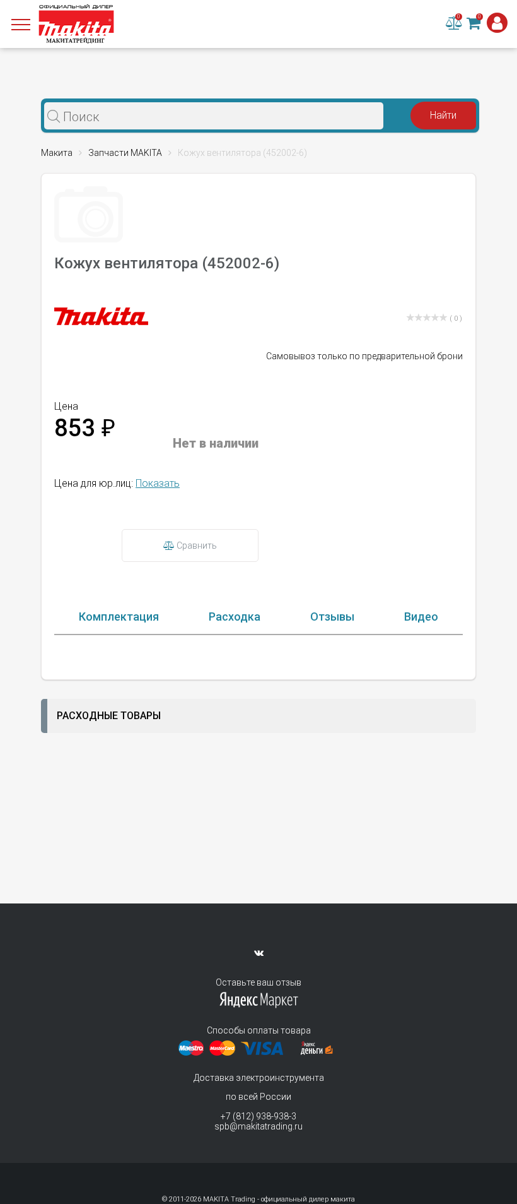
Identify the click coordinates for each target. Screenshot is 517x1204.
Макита (57, 153)
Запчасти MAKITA (125, 153)
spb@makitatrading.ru (258, 1126)
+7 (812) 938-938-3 (258, 1116)
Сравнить (196, 545)
